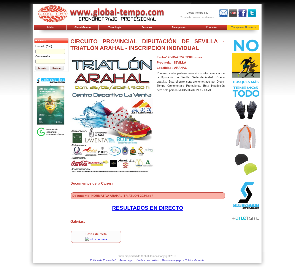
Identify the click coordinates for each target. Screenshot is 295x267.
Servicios (147, 27)
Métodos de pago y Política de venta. (183, 260)
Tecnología (114, 27)
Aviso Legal (126, 260)
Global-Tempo (83, 27)
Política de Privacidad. (103, 260)
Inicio (50, 27)
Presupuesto (179, 27)
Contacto (211, 27)
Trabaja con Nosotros (243, 27)
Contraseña (42, 56)
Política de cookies (147, 260)
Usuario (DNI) (43, 46)
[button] (42, 68)
